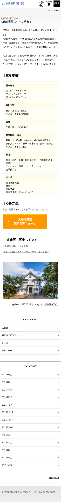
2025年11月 (8, 420)
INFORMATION (51, 304)
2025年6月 (7, 457)
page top (55, 477)
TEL (41, 4)
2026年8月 (7, 374)
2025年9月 (7, 435)
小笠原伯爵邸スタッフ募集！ (16, 246)
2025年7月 (7, 450)
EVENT (5, 328)
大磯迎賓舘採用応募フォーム (25, 221)
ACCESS (49, 3)
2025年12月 (8, 412)
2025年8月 (7, 442)
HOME (49, 10)
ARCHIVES (7, 465)
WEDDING (7, 350)
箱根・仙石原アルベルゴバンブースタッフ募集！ (26, 251)
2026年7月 (7, 382)
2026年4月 (7, 389)
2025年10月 (8, 427)
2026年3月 (7, 397)
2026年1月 (7, 404)
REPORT (6, 343)
